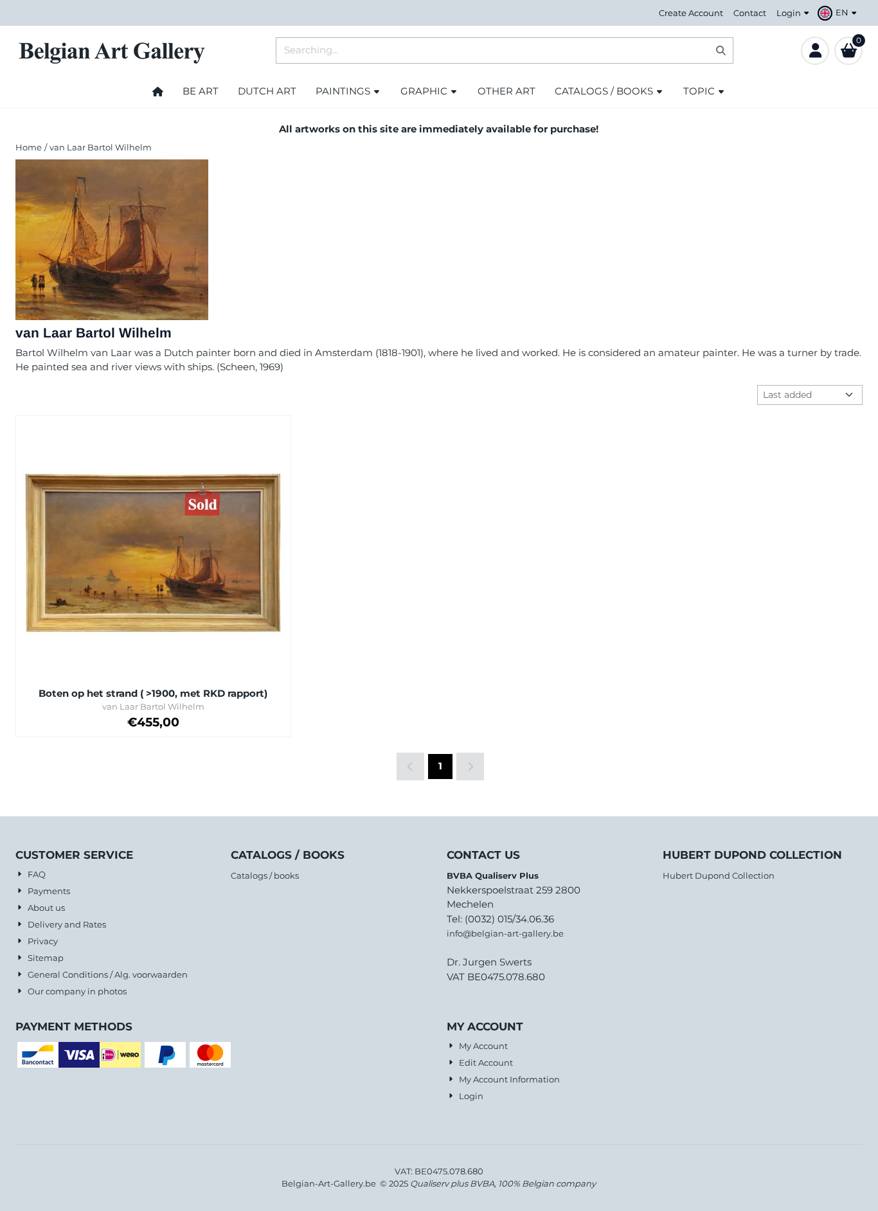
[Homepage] (158, 91)
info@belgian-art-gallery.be (505, 933)
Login (788, 13)
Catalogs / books (265, 875)
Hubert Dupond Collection (719, 875)
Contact (749, 13)
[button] (839, 13)
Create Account (691, 13)
